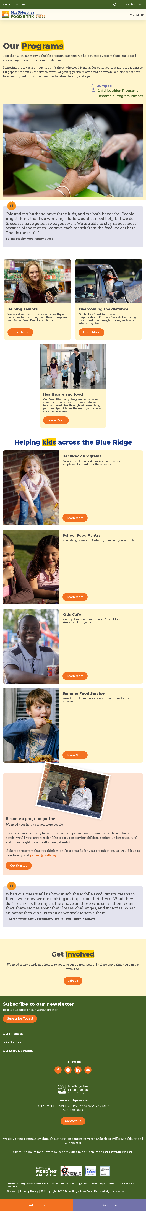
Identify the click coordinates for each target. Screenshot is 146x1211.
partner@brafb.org (43, 855)
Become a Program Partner (120, 96)
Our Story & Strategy (18, 1051)
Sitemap (11, 1191)
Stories (20, 4)
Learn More (20, 332)
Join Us (73, 981)
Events (7, 4)
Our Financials (13, 1033)
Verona (92, 1138)
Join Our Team (13, 1042)
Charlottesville (109, 1138)
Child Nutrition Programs (117, 91)
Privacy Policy (29, 1191)
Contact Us (73, 1121)
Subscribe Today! (20, 1018)
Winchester (72, 1143)
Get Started (18, 865)
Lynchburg (129, 1138)
